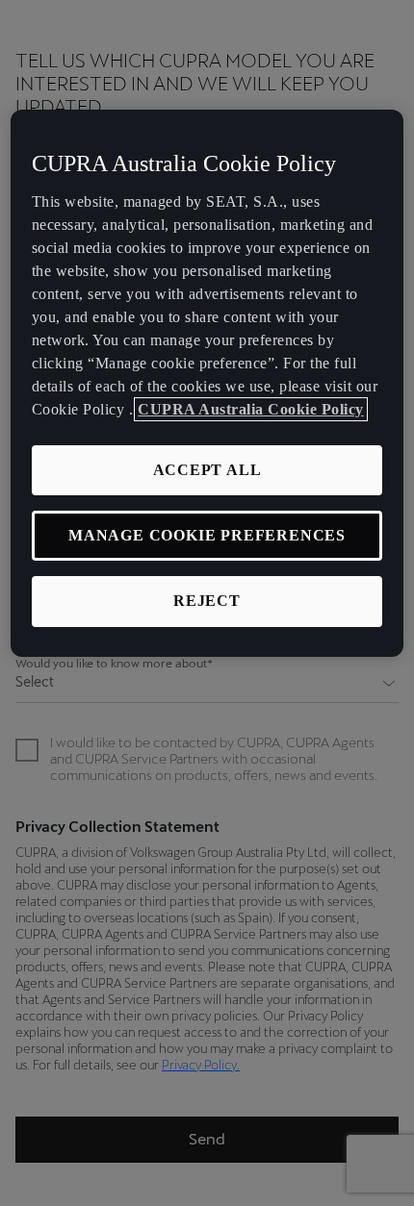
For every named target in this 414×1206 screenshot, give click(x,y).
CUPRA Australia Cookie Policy (251, 409)
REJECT (207, 601)
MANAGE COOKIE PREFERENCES (207, 535)
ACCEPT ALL (207, 470)
